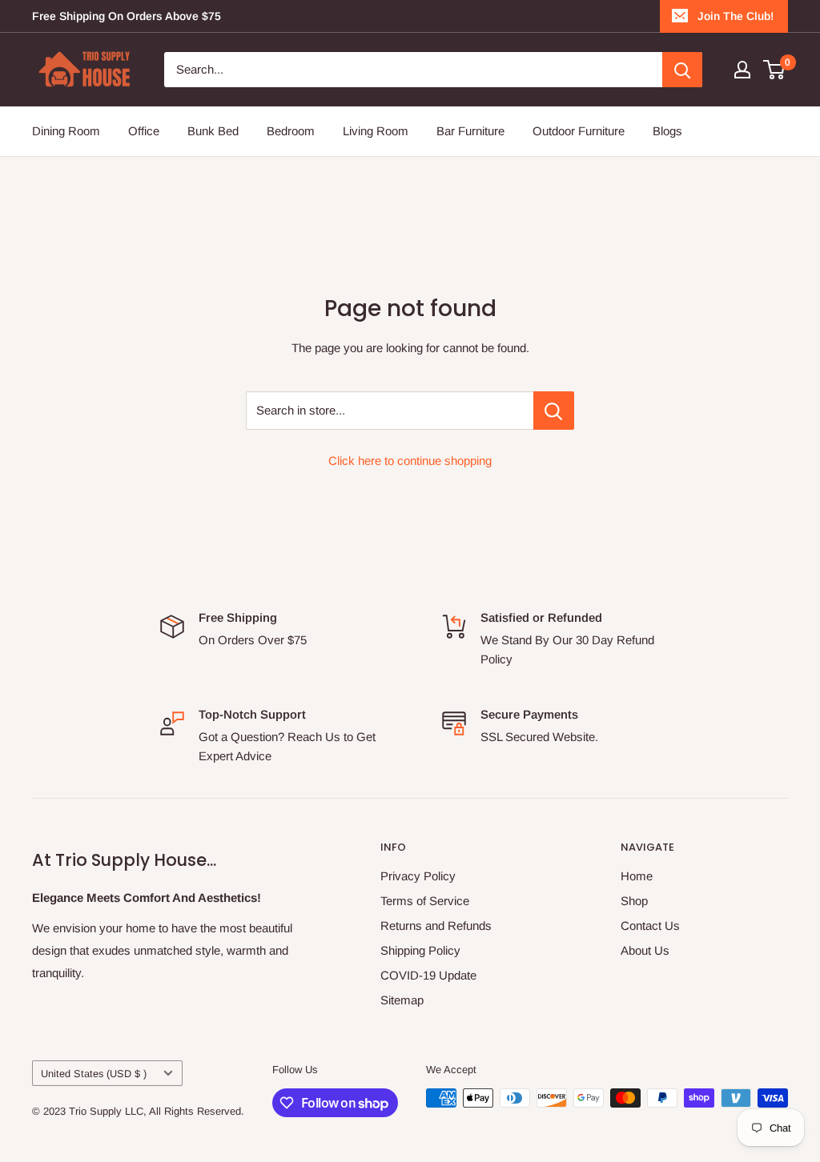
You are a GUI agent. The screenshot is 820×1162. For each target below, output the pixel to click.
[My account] (742, 69)
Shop (634, 901)
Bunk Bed (213, 131)
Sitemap (402, 1000)
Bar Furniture (470, 131)
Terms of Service (424, 901)
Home (637, 876)
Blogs (667, 131)
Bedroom (291, 131)
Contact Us (650, 925)
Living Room (375, 131)
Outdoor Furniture (579, 131)
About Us (645, 950)
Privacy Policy (418, 876)
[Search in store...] (553, 410)
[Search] (682, 69)
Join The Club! (735, 16)
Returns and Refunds (436, 925)
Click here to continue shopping (410, 460)
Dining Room (66, 131)
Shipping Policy (420, 950)
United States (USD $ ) (94, 1074)
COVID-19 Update (428, 975)
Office (143, 131)
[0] (775, 69)
